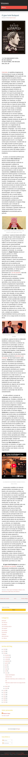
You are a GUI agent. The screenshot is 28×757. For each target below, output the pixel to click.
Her (6, 680)
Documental (4, 632)
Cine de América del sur (6, 626)
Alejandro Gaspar (12, 17)
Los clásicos (4, 638)
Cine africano (4, 622)
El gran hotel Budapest (10, 15)
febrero (6, 686)
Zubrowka (4, 72)
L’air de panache (16, 272)
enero (6, 688)
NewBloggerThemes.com (23, 754)
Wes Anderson (17, 591)
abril (6, 670)
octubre (7, 659)
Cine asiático (4, 624)
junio (6, 666)
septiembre (7, 661)
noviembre (7, 657)
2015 (4, 651)
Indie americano (5, 591)
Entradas (5, 740)
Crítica (8, 589)
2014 (4, 653)
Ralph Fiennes (11, 591)
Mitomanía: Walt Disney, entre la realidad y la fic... (16, 678)
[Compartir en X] (5, 587)
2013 (4, 690)
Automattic (7, 754)
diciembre (7, 655)
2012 (4, 692)
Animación (4, 620)
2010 (4, 696)
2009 (4, 698)
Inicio (15, 598)
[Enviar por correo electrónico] (2, 587)
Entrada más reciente (4, 598)
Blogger (18, 728)
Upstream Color (9, 676)
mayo (6, 669)
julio (6, 665)
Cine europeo (4, 630)
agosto (6, 663)
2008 (4, 700)
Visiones (5, 3)
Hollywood (20, 589)
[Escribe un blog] (4, 587)
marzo (6, 672)
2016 (4, 649)
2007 (4, 702)
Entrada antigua (24, 598)
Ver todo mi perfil (5, 715)
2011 (4, 694)
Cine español (4, 628)
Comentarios (6, 743)
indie (24, 589)
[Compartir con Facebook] (6, 587)
